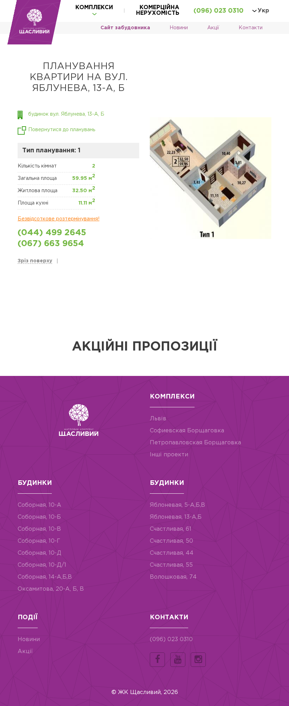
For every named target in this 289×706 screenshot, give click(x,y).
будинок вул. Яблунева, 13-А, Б (66, 114)
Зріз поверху (35, 261)
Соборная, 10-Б (39, 517)
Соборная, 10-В (39, 529)
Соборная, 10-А (39, 505)
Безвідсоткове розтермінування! (58, 219)
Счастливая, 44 (171, 553)
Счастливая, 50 (171, 541)
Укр (263, 10)
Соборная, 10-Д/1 (42, 565)
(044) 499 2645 (52, 233)
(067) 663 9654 (51, 244)
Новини (179, 28)
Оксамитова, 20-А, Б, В (51, 589)
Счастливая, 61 (170, 529)
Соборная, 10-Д (39, 553)
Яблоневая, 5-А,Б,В (177, 505)
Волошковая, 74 (173, 577)
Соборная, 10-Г (39, 541)
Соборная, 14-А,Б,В (45, 577)
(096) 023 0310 (218, 11)
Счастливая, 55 (171, 565)
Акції (213, 28)
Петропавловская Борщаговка (195, 442)
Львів (158, 418)
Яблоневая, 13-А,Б (176, 517)
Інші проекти (169, 454)
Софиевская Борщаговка (187, 430)
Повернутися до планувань (61, 130)
